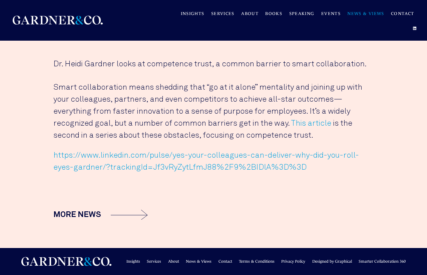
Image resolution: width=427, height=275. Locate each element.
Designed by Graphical (332, 261)
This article (311, 123)
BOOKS (273, 13)
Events (331, 13)
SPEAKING (302, 13)
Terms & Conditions (257, 261)
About (250, 13)
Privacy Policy (293, 261)
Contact (402, 13)
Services (223, 13)
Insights (192, 13)
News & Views (365, 13)
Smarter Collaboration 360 (382, 261)
